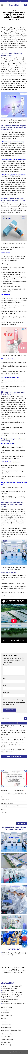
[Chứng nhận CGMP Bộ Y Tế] (14, 778)
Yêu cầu (3, 810)
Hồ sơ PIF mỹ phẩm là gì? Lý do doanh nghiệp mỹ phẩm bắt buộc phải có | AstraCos (12, 745)
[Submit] (25, 718)
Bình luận (6, 664)
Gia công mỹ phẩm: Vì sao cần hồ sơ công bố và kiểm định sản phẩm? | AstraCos (13, 739)
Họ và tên (4, 790)
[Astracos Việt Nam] (14, 5)
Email (5, 685)
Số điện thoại (19, 790)
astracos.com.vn (11, 596)
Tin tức (14, 10)
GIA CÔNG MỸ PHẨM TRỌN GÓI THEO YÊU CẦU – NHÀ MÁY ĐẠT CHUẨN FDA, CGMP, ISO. (13, 733)
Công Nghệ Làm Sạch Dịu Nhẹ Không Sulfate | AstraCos (12, 727)
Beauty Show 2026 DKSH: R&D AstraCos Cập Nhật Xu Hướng (13, 751)
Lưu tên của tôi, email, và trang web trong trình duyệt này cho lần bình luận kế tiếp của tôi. (14, 702)
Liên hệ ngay (22, 823)
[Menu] (2, 5)
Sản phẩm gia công (7, 803)
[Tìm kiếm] (25, 5)
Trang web (6, 692)
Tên (4, 678)
